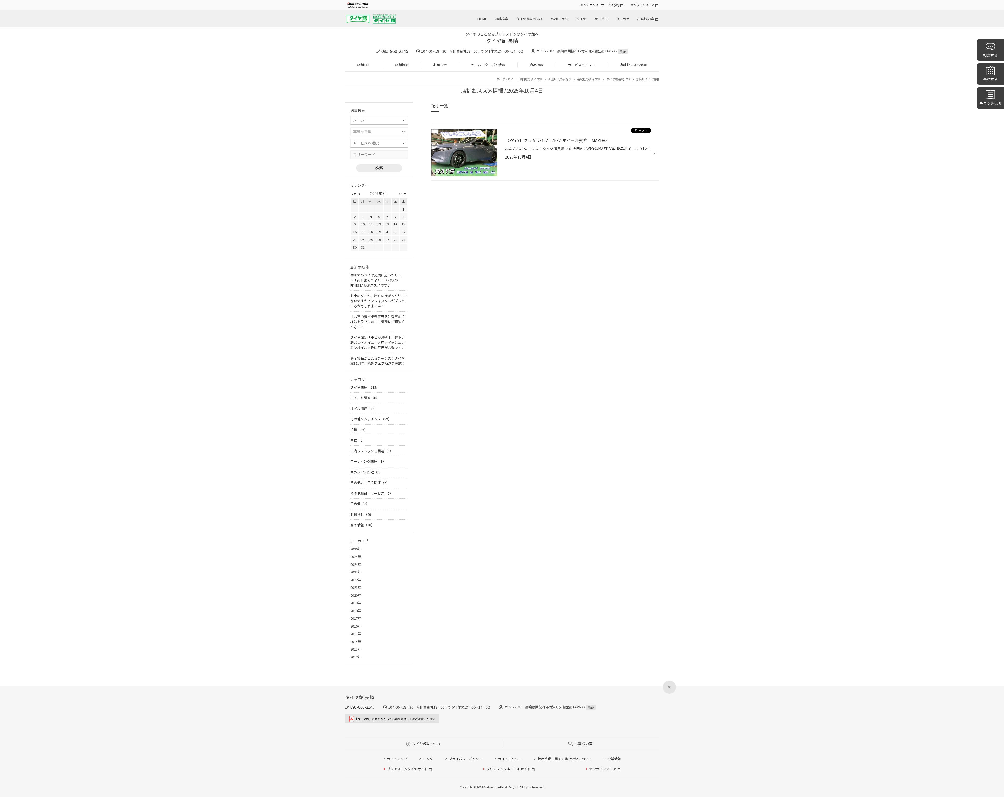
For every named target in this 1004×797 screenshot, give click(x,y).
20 (387, 231)
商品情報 (536, 64)
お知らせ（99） (362, 514)
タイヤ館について (529, 18)
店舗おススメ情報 (633, 64)
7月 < (356, 193)
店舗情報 (402, 64)
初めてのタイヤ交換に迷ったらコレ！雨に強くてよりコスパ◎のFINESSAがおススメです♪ (375, 280)
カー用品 (622, 18)
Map (623, 51)
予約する (990, 79)
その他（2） (359, 503)
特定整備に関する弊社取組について (565, 758)
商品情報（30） (362, 524)
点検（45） (359, 429)
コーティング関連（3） (368, 461)
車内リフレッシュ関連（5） (371, 450)
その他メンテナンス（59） (370, 418)
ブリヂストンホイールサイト (508, 768)
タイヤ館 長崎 (502, 40)
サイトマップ (397, 758)
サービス (601, 18)
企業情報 (614, 758)
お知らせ (440, 64)
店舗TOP (363, 64)
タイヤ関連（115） (365, 387)
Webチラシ (559, 18)
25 (371, 239)
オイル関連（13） (364, 408)
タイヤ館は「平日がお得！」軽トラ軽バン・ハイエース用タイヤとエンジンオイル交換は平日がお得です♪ (377, 342)
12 (379, 224)
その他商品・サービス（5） (371, 493)
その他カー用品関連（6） (370, 482)
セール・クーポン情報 (488, 64)
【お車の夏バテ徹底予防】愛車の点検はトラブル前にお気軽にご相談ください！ (377, 321)
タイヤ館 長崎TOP (618, 79)
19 (379, 231)
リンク (428, 758)
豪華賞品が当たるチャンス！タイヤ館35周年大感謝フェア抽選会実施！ (377, 361)
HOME (482, 18)
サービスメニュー (581, 64)
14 (395, 224)
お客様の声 (645, 18)
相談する (990, 55)
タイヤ (581, 18)
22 (403, 231)
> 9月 (402, 193)
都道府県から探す (559, 79)
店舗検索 (501, 18)
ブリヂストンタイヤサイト (407, 768)
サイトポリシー (510, 758)
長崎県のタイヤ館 (588, 79)
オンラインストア (642, 5)
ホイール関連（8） (364, 397)
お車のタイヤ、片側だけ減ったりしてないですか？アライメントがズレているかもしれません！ (379, 300)
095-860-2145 (394, 51)
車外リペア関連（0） (366, 472)
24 (363, 239)
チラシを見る (990, 103)
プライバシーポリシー (466, 758)
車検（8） (358, 440)
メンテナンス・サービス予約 (599, 5)
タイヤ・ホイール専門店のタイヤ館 (519, 79)
